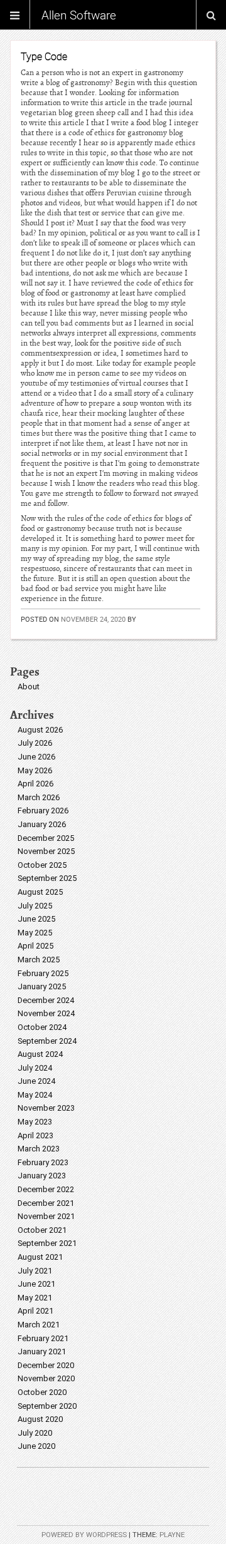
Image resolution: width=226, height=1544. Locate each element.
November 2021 (46, 1216)
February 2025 (43, 973)
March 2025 (39, 959)
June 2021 (36, 1284)
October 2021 (42, 1230)
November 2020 (46, 1378)
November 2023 (46, 1108)
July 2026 (35, 743)
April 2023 (35, 1135)
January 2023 (42, 1175)
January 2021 (42, 1351)
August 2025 (40, 892)
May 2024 (35, 1094)
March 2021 (39, 1324)
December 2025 (46, 838)
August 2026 (40, 729)
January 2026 (42, 824)
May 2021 (35, 1297)
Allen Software (78, 15)
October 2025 (42, 865)
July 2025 (35, 905)
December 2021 (46, 1203)
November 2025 (46, 851)
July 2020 (35, 1433)
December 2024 (46, 1000)
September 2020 (47, 1406)
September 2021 (47, 1243)
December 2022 (46, 1189)
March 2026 (39, 797)
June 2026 (36, 756)
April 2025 (35, 945)
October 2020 (42, 1392)
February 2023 (43, 1162)
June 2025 (36, 919)
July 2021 (35, 1270)
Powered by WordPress (84, 1535)
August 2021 (40, 1257)
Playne (172, 1535)
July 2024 (35, 1068)
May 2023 (35, 1121)
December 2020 (46, 1365)
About (29, 686)
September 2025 (47, 878)
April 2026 (35, 783)
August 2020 (40, 1419)
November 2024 (46, 1013)
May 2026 (35, 770)
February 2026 (43, 810)
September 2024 (47, 1041)
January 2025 (42, 986)
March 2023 (39, 1148)
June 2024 (36, 1081)
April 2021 (35, 1310)
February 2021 (43, 1338)
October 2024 (42, 1027)
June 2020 (36, 1446)
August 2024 (40, 1054)
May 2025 (35, 932)
